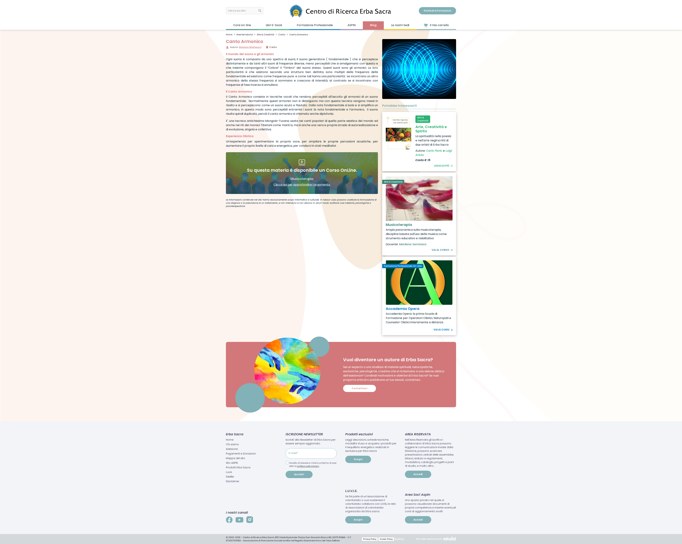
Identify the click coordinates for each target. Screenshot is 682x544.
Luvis (229, 472)
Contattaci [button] (359, 388)
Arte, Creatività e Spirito (431, 129)
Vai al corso (440, 250)
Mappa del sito (235, 458)
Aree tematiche (244, 34)
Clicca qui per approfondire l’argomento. (302, 185)
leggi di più (441, 165)
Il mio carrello (439, 25)
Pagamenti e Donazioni (241, 453)
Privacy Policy (369, 539)
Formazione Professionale (315, 25)
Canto (281, 34)
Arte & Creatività (265, 34)
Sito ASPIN (232, 463)
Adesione (232, 449)
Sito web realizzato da (429, 538)
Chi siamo (232, 444)
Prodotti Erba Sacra (238, 467)
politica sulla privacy (308, 466)
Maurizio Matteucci (250, 47)
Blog (373, 25)
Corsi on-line (242, 25)
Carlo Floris (434, 151)
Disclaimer (232, 481)
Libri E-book (274, 25)
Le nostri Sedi (400, 25)
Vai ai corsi (441, 329)
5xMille (230, 476)
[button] (244, 10)
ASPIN (352, 25)
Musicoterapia (399, 224)
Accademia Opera (402, 308)
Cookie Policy (386, 539)
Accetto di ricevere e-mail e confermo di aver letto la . (313, 464)
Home (229, 34)
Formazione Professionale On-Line (403, 265)
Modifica (399, 538)
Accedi (418, 474)
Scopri (358, 459)
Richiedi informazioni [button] (437, 10)
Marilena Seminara (412, 244)
